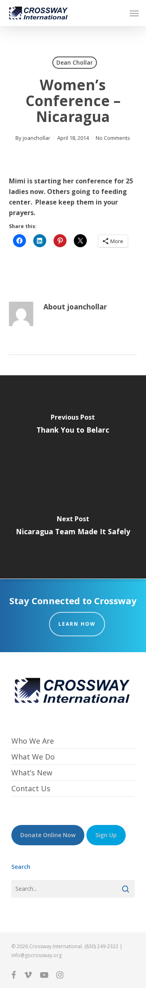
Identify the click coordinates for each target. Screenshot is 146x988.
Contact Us (30, 788)
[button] (134, 13)
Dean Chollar (74, 62)
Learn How (77, 623)
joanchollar (36, 137)
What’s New (31, 772)
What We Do (33, 757)
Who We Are (32, 741)
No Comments (113, 137)
